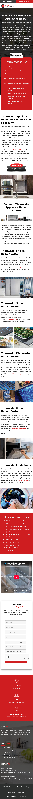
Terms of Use (11, 792)
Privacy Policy (21, 792)
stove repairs (12, 319)
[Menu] (31, 6)
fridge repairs (22, 267)
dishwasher (20, 149)
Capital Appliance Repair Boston (16, 787)
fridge (10, 149)
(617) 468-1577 (8, 1)
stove (14, 149)
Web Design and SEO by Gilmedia (16, 796)
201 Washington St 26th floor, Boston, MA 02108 (16, 779)
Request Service (24, 1)
